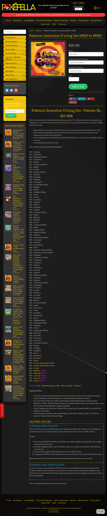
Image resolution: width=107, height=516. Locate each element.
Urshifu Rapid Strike (41, 366)
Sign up (82, 3)
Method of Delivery (76, 67)
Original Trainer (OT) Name (78, 59)
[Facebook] (11, 90)
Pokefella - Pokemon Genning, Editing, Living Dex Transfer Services (52, 508)
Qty (70, 76)
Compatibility (29, 20)
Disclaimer (62, 24)
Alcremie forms (60, 396)
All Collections (10, 37)
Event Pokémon (15, 53)
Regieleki (37, 371)
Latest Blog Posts (15, 79)
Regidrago (37, 373)
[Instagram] (16, 90)
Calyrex (36, 381)
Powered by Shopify (53, 511)
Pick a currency (78, 6)
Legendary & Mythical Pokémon (13, 58)
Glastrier (37, 376)
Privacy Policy (96, 20)
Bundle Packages (11, 41)
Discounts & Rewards (44, 20)
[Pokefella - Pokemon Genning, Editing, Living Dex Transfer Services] (19, 6)
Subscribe (11, 116)
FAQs (54, 24)
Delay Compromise (61, 20)
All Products (17, 20)
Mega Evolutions (11, 63)
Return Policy (84, 20)
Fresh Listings (10, 49)
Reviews (73, 20)
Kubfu (36, 360)
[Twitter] (7, 90)
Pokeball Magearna (49, 386)
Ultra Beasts (9, 71)
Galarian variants (75, 396)
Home (8, 20)
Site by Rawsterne (53, 510)
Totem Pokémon (11, 67)
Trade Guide (45, 24)
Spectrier (37, 378)
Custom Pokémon (11, 45)
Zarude (36, 368)
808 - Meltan (61, 386)
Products (38, 31)
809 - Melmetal (75, 386)
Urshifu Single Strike (41, 363)
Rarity (71, 51)
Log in (75, 3)
